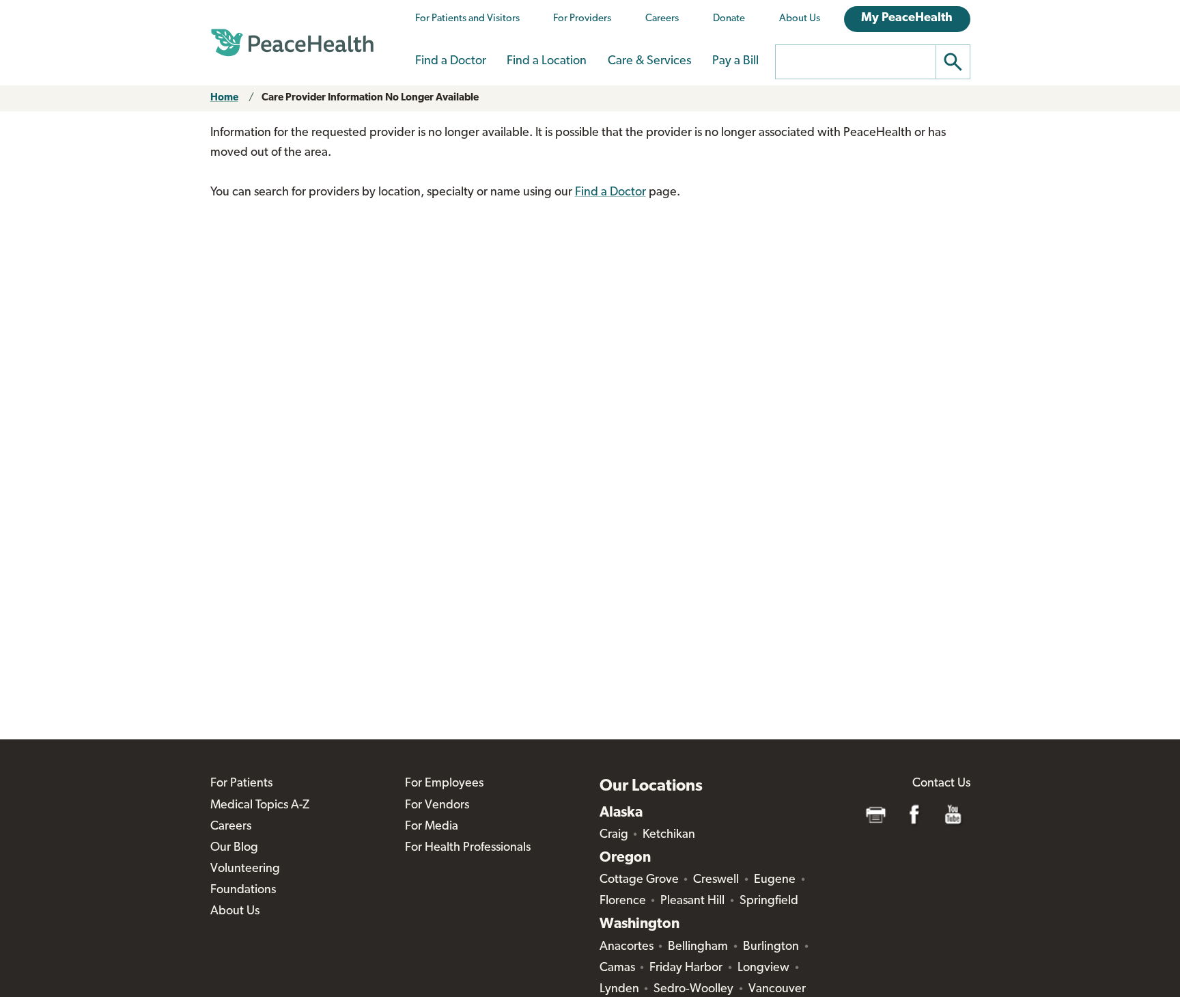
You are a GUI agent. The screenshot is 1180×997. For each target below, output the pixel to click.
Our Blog (234, 848)
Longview (763, 968)
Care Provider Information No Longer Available (370, 98)
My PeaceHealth (907, 18)
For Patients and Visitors (467, 19)
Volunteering (245, 869)
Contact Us (941, 784)
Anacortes (627, 947)
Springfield (769, 901)
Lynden (619, 989)
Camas (617, 968)
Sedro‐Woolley (693, 989)
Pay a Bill (735, 61)
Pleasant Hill (692, 901)
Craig (614, 835)
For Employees (444, 784)
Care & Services (649, 61)
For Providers (582, 19)
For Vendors (437, 806)
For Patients (241, 784)
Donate (729, 19)
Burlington (771, 947)
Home (224, 98)
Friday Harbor (685, 968)
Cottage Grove (639, 880)
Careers (662, 19)
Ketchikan (669, 835)
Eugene (775, 880)
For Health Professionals (468, 848)
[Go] (953, 61)
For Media (431, 827)
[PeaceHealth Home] (292, 43)
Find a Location (547, 61)
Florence (623, 901)
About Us (799, 19)
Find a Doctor (450, 61)
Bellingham (698, 947)
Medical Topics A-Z (259, 806)
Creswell (716, 880)
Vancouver (777, 989)
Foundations (243, 890)
